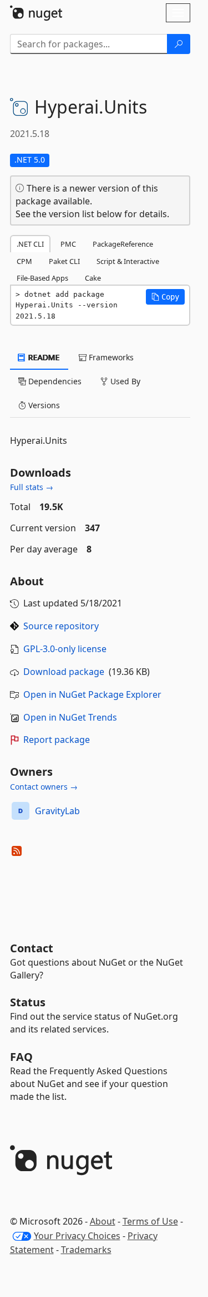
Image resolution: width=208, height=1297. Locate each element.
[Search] (178, 44)
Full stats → (31, 487)
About (102, 1221)
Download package (63, 671)
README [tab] (43, 357)
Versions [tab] (43, 405)
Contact (31, 948)
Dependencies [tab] (54, 381)
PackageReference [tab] (123, 244)
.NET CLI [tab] (30, 244)
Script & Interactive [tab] (128, 261)
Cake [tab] (93, 278)
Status (27, 1002)
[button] (165, 297)
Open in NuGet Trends (70, 717)
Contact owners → (44, 786)
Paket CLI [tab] (64, 261)
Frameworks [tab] (110, 357)
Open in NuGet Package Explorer (92, 694)
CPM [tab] (24, 261)
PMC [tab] (68, 244)
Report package (56, 739)
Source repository (61, 626)
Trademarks (86, 1250)
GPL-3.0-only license (64, 649)
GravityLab (57, 811)
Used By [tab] (124, 381)
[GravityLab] (21, 811)
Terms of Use (150, 1221)
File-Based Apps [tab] (42, 278)
